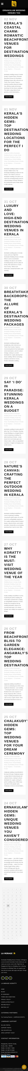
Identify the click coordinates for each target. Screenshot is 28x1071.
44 (20, 915)
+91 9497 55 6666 (9, 1050)
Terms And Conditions (8, 997)
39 (20, 912)
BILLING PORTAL (5, 1025)
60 (4, 928)
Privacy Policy (6, 999)
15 (4, 899)
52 (12, 922)
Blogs (3, 991)
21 (8, 902)
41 (8, 915)
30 (4, 909)
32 (12, 909)
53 (16, 922)
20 (4, 902)
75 (4, 938)
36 (8, 912)
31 (8, 909)
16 (8, 899)
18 (16, 899)
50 (4, 922)
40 (4, 915)
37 (12, 912)
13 (16, 896)
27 (12, 905)
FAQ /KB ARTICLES (6, 1030)
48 (16, 919)
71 (8, 935)
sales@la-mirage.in (11, 1052)
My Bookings (5, 994)
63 (16, 928)
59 (20, 925)
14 (20, 896)
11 (8, 896)
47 (12, 919)
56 (8, 925)
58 (16, 925)
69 (20, 932)
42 (12, 915)
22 (12, 902)
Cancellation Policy (7, 1002)
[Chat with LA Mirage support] (24, 1067)
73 (16, 935)
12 (12, 896)
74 (20, 935)
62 (12, 928)
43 (16, 915)
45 (4, 919)
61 (8, 928)
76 (8, 938)
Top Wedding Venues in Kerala (15, 67)
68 (16, 932)
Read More (8, 96)
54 (20, 922)
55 (4, 925)
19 (20, 899)
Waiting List (5, 1007)
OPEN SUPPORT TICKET (8, 1032)
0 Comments (17, 69)
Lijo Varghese (9, 69)
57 (12, 925)
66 (8, 932)
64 (20, 928)
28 (16, 905)
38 (16, 912)
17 (12, 899)
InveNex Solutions (17, 1070)
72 (12, 935)
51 (8, 922)
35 (4, 912)
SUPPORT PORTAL (6, 1027)
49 (20, 919)
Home (3, 989)
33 (16, 909)
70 (4, 935)
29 (20, 905)
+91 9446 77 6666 (9, 1048)
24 (20, 902)
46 (8, 919)
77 (12, 938)
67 (12, 932)
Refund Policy (5, 1004)
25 (4, 905)
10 (4, 896)
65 (4, 932)
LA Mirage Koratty (19, 1068)
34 (20, 909)
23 (16, 902)
